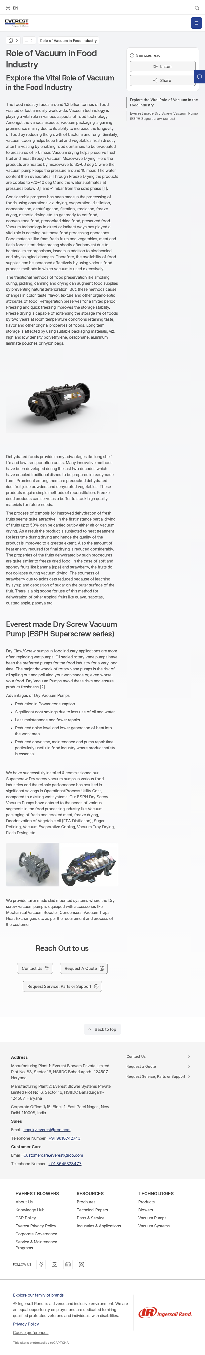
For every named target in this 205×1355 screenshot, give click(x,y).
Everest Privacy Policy (36, 1225)
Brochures (86, 1201)
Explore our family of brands (38, 1295)
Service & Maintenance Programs (36, 1244)
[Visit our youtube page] (54, 1264)
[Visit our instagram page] (81, 1264)
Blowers (145, 1209)
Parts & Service (90, 1217)
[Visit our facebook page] (41, 1264)
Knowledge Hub (30, 1209)
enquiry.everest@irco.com (47, 1129)
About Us (24, 1201)
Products (146, 1201)
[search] (197, 8)
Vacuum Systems (154, 1225)
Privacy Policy (26, 1324)
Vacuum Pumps (152, 1217)
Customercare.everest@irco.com (53, 1155)
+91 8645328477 (65, 1163)
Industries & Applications (99, 1225)
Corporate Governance (36, 1233)
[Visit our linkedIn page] (68, 1264)
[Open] (196, 23)
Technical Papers (92, 1209)
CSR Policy (26, 1217)
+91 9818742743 (64, 1138)
